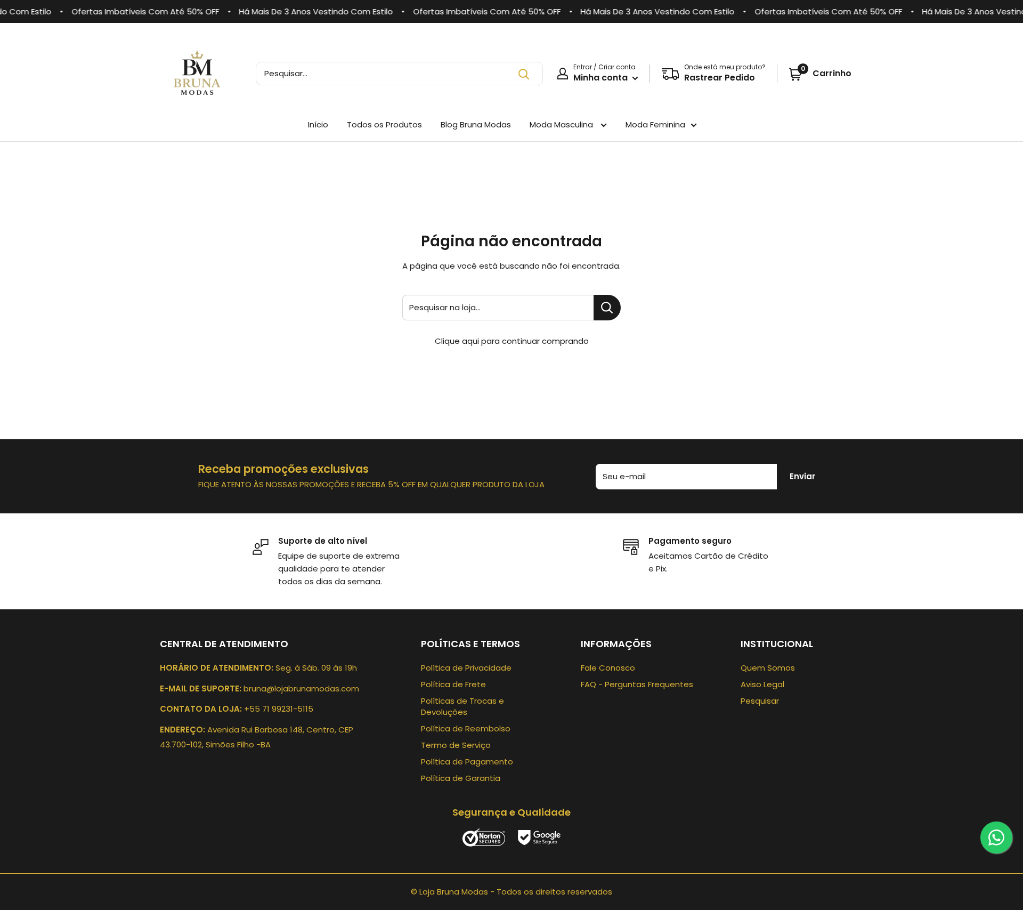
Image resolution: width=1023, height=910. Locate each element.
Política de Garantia (460, 778)
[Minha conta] (562, 73)
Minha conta (601, 77)
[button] (820, 74)
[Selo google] (539, 836)
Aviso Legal (762, 684)
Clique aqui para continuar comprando (512, 341)
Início (318, 124)
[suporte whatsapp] (996, 837)
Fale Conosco (608, 667)
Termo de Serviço (456, 745)
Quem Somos (768, 667)
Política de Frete (453, 684)
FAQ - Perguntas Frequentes (637, 684)
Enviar (802, 476)
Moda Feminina (655, 124)
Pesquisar (760, 700)
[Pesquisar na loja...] (607, 307)
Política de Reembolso (465, 728)
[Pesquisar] (523, 73)
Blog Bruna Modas (476, 124)
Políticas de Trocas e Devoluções (462, 706)
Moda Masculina (562, 124)
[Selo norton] (484, 836)
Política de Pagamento (467, 761)
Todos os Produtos (384, 124)
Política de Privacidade (466, 667)
